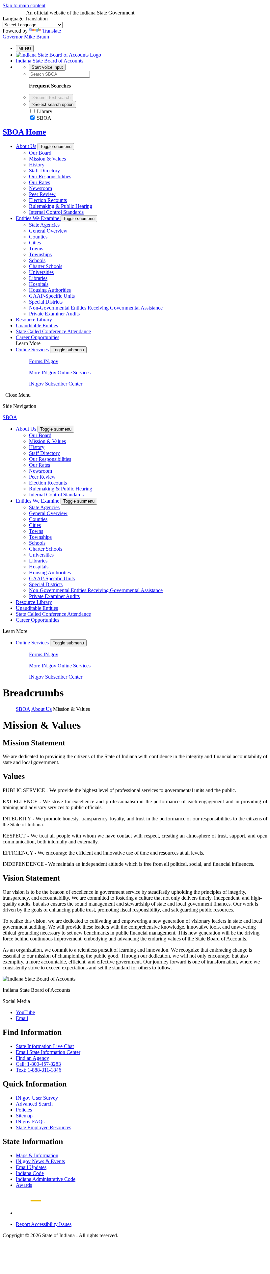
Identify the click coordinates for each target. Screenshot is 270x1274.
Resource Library (34, 319)
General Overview (48, 231)
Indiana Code (30, 1173)
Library (44, 111)
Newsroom (40, 188)
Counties (38, 236)
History (36, 164)
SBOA (44, 118)
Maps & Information (37, 1155)
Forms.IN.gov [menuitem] (43, 361)
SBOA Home (24, 132)
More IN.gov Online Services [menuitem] (60, 372)
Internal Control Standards (56, 212)
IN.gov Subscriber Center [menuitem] (55, 384)
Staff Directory (44, 170)
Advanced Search (34, 1104)
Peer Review (42, 194)
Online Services (32, 349)
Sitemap (24, 1115)
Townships (40, 254)
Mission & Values (47, 159)
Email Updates (31, 1167)
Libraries (38, 278)
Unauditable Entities (37, 325)
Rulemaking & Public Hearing (60, 206)
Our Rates (39, 182)
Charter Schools (45, 266)
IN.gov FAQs (30, 1121)
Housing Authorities (50, 290)
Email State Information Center (48, 1052)
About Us (26, 146)
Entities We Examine (38, 218)
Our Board (40, 153)
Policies (24, 1109)
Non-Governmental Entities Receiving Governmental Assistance (96, 308)
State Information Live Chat (45, 1046)
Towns (36, 248)
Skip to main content (24, 5)
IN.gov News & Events (40, 1161)
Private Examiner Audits (54, 313)
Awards (24, 1185)
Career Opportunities (37, 337)
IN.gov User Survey (37, 1098)
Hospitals (38, 284)
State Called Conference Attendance (53, 331)
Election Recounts (48, 200)
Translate (51, 31)
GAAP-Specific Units (52, 296)
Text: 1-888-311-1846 (38, 1070)
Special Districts (46, 302)
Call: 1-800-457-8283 (38, 1064)
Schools (37, 260)
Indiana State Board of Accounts (49, 60)
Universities (41, 272)
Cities (35, 242)
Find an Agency (32, 1058)
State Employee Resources (43, 1127)
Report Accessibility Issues (43, 1224)
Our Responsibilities (50, 176)
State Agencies (44, 225)
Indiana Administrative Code (45, 1179)
